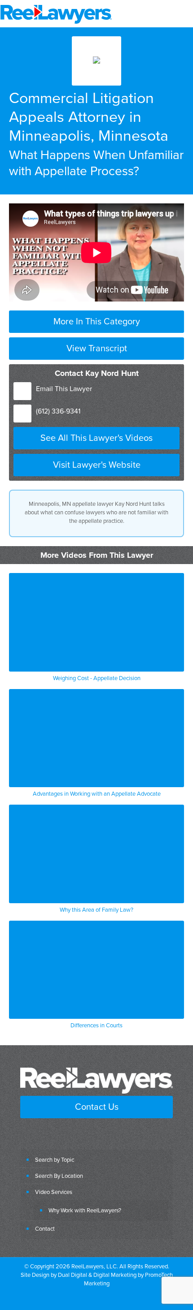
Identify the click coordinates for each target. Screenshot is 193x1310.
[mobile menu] (181, 13)
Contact (45, 1228)
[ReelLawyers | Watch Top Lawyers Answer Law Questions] (56, 13)
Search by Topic (54, 1159)
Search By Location (59, 1176)
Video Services (53, 1192)
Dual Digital (72, 1275)
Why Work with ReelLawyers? (84, 1210)
